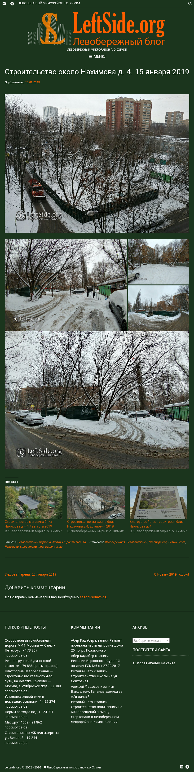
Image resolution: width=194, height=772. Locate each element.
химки (58, 547)
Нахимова (12, 547)
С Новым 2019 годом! (171, 574)
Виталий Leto (82, 671)
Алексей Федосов (85, 686)
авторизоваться (93, 597)
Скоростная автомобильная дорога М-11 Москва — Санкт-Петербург (30, 645)
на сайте (153, 663)
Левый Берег (176, 542)
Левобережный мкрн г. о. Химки (39, 542)
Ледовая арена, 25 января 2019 (30, 574)
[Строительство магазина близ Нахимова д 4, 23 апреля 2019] (96, 502)
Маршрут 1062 (16, 722)
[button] (66, 285)
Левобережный (136, 542)
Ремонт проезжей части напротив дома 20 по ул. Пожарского (97, 645)
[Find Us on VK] (4, 4)
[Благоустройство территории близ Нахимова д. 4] (158, 502)
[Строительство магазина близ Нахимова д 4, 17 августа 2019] (33, 502)
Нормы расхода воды (22, 712)
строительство (32, 547)
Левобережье (158, 542)
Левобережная (115, 542)
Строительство (74, 542)
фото (49, 547)
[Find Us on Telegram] (12, 4)
